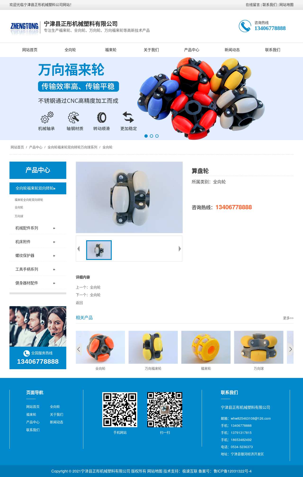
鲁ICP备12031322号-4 (233, 471)
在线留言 (253, 5)
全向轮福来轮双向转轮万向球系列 (72, 147)
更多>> (288, 318)
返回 (79, 303)
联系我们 (270, 5)
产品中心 (191, 50)
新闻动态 (232, 50)
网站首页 (29, 50)
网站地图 (286, 5)
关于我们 (151, 50)
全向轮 (70, 50)
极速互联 (189, 471)
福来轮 (110, 50)
